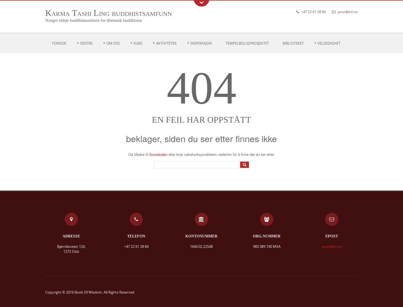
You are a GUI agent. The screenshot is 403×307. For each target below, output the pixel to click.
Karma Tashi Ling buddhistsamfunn (108, 13)
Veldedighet (328, 43)
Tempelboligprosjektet (247, 43)
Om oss (113, 43)
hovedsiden (158, 154)
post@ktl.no (348, 11)
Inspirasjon (201, 43)
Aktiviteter (166, 43)
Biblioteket (293, 43)
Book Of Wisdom (88, 292)
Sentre (86, 43)
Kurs (138, 43)
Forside (59, 43)
